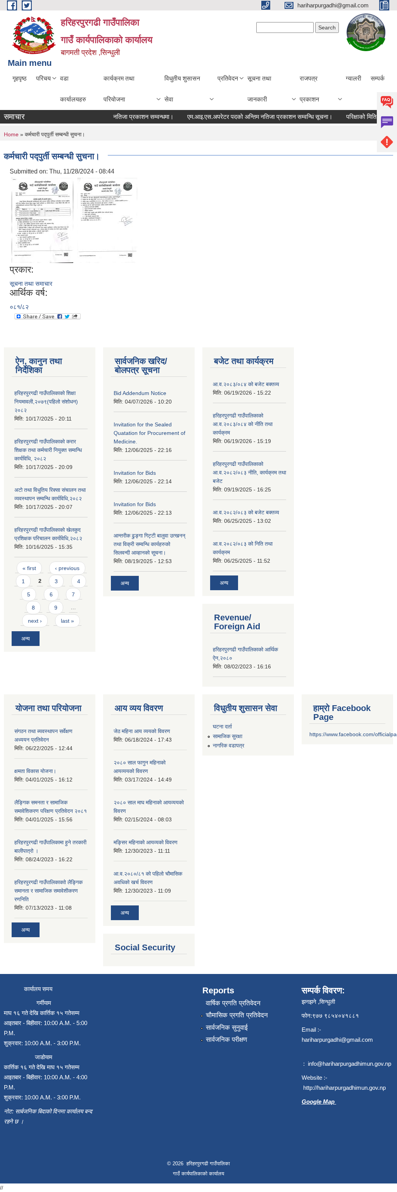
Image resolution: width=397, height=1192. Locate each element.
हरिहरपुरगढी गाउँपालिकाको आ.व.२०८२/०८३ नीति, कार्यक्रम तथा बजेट (249, 472)
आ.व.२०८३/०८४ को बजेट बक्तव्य (246, 384)
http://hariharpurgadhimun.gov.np (344, 1087)
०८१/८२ (19, 307)
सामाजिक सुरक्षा (227, 736)
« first (29, 568)
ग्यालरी (353, 78)
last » (67, 621)
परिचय (43, 78)
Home (11, 134)
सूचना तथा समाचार (31, 283)
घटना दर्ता (222, 726)
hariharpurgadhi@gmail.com (337, 1039)
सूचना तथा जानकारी (259, 89)
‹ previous (67, 568)
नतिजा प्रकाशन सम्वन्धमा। (135, 116)
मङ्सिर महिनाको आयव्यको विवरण (146, 842)
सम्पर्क (378, 78)
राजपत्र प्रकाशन (309, 89)
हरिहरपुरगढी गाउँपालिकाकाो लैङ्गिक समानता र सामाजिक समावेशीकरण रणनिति (48, 890)
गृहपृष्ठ (19, 78)
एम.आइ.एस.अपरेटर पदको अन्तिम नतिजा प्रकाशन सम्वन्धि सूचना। (252, 116)
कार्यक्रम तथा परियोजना (119, 89)
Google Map (319, 1101)
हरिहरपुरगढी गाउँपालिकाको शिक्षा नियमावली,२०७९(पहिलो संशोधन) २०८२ (46, 401)
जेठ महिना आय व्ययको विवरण (142, 731)
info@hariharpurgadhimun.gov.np (349, 1063)
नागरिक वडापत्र (228, 745)
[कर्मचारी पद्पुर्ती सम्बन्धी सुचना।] (42, 219)
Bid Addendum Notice (140, 393)
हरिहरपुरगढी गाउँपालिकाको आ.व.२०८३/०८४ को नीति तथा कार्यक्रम (243, 424)
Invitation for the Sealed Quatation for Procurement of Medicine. (149, 433)
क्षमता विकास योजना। (35, 771)
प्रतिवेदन (227, 78)
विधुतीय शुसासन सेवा (182, 89)
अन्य (25, 639)
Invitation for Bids (135, 473)
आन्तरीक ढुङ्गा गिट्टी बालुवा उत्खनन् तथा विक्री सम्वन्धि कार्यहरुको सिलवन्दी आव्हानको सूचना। (149, 544)
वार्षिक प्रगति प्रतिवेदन (233, 1003)
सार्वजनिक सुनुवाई (227, 1027)
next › (35, 621)
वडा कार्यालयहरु (73, 89)
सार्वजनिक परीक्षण (226, 1039)
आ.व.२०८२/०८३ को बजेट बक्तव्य (246, 512)
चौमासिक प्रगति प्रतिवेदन (237, 1015)
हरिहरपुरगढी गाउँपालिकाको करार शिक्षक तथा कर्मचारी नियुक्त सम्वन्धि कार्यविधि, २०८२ (48, 450)
